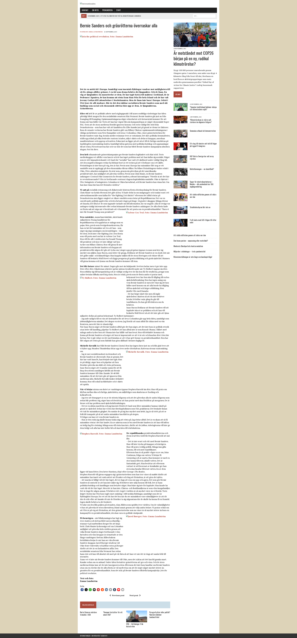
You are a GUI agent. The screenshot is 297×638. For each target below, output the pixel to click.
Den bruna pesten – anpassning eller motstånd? (191, 240)
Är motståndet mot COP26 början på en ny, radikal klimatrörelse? (194, 58)
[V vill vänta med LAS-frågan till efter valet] (180, 225)
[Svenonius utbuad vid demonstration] (180, 136)
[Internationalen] (148, 3)
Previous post (118, 595)
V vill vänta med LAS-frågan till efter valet (203, 221)
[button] (82, 589)
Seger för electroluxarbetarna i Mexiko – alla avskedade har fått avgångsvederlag (201, 184)
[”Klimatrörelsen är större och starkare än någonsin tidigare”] (180, 122)
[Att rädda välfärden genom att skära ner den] (180, 199)
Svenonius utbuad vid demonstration (203, 130)
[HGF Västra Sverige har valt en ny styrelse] (180, 161)
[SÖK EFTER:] (204, 15)
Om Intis (95, 10)
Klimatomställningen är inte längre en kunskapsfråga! (193, 257)
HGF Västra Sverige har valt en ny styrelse (202, 157)
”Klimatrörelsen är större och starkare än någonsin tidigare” (201, 121)
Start (118, 10)
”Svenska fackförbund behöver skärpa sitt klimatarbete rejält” (203, 108)
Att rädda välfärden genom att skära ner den (203, 195)
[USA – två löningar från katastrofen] (136, 620)
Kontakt (85, 10)
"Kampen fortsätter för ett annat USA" (113, 613)
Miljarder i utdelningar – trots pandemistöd (189, 251)
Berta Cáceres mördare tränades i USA (88, 613)
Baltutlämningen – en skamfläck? (202, 169)
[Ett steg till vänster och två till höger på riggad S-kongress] (180, 148)
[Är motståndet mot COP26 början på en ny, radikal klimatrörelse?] (195, 45)
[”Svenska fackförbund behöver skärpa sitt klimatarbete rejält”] (180, 109)
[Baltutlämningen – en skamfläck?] (180, 174)
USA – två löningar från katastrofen (134, 625)
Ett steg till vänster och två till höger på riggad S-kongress (203, 144)
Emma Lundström (96, 32)
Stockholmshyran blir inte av (200, 207)
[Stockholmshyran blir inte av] (180, 212)
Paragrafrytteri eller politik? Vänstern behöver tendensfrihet (159, 615)
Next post (133, 595)
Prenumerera (107, 10)
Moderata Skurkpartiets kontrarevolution (188, 246)
